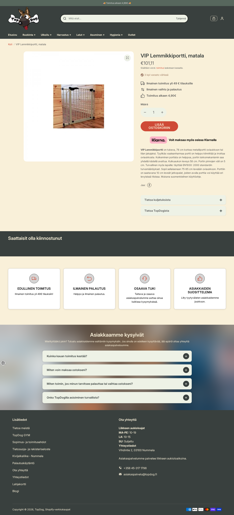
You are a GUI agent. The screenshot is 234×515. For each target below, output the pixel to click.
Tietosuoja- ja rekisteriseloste (31, 449)
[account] (222, 18)
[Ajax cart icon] (213, 18)
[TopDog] (23, 18)
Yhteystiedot (20, 477)
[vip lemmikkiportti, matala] (127, 58)
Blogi (15, 491)
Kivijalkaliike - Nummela (27, 456)
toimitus (160, 68)
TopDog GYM (21, 435)
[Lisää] (162, 112)
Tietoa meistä (21, 428)
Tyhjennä (181, 18)
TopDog (39, 509)
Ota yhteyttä (20, 470)
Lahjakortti (19, 484)
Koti (10, 44)
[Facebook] (149, 185)
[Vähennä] (145, 112)
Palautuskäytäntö (23, 463)
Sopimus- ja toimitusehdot (29, 442)
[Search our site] (64, 18)
